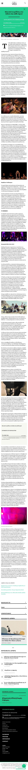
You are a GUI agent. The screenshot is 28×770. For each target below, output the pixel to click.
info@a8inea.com (6, 752)
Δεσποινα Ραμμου (9, 659)
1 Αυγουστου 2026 (7, 636)
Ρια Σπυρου (7, 666)
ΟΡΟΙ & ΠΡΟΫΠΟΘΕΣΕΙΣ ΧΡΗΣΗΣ (9, 729)
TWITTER (5, 736)
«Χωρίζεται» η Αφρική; (10, 670)
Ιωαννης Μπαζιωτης (9, 672)
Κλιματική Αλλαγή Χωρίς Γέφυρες (12, 699)
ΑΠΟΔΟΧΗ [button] (20, 767)
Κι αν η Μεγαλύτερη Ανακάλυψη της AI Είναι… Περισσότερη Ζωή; (15, 683)
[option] (14, 632)
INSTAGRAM (6, 739)
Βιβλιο (24, 636)
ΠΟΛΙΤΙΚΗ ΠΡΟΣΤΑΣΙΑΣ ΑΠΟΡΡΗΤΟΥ (10, 731)
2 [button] (14, 647)
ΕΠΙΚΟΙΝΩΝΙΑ (5, 728)
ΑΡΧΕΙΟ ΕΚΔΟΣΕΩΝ (6, 722)
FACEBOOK (5, 734)
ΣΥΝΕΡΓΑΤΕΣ (5, 725)
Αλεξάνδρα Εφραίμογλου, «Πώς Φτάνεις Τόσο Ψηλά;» (15, 676)
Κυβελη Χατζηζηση (7, 702)
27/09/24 (4, 695)
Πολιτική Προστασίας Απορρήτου (13, 437)
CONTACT (5, 741)
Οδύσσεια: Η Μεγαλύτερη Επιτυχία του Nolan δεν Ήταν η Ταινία (15, 657)
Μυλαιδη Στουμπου (9, 685)
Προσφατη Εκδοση (8, 709)
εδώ (14, 767)
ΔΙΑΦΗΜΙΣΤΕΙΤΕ (5, 726)
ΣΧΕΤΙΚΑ (4, 723)
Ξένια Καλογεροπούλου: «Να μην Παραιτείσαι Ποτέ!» (12, 590)
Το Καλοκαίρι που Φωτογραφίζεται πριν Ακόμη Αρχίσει (15, 664)
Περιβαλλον (22, 695)
